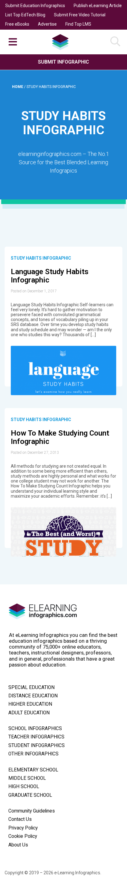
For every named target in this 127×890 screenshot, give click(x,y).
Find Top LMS (78, 24)
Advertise (47, 24)
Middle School (27, 778)
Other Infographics (33, 754)
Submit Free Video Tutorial (79, 14)
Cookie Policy (22, 836)
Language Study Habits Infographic (49, 276)
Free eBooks (17, 24)
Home (18, 87)
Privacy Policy (23, 828)
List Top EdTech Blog (25, 14)
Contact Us (20, 819)
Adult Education (29, 713)
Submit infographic (63, 62)
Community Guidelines (31, 811)
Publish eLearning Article (98, 5)
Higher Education (30, 704)
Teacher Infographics (36, 737)
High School (23, 786)
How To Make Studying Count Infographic (60, 437)
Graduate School (30, 795)
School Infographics (35, 728)
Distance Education (33, 696)
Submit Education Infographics (35, 5)
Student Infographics (36, 745)
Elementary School (33, 770)
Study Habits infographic (41, 258)
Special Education (31, 687)
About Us (18, 845)
